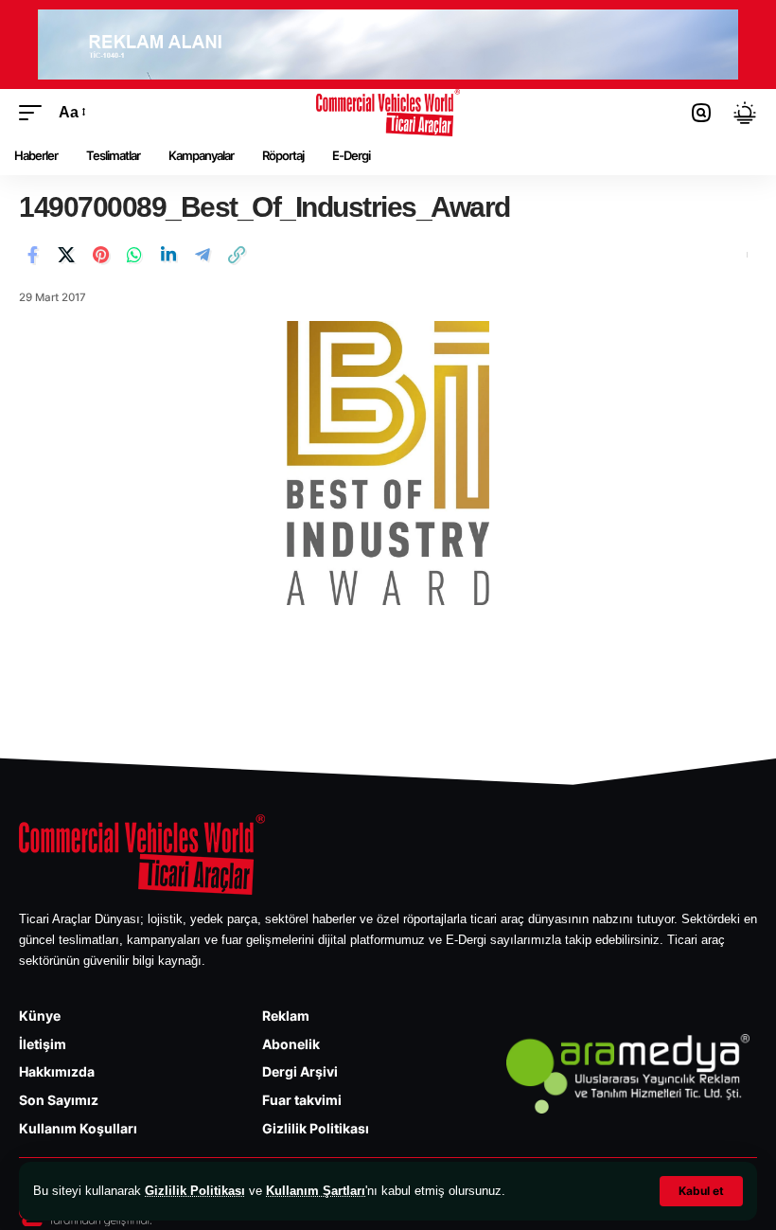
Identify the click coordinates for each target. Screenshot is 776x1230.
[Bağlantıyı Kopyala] (236, 255)
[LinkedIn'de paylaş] (168, 255)
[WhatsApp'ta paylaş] (134, 255)
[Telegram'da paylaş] (202, 255)
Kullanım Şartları (315, 1191)
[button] (701, 1191)
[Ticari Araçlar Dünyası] (388, 112)
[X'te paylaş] (66, 255)
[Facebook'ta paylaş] (32, 255)
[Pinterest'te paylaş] (100, 255)
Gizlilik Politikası (195, 1191)
